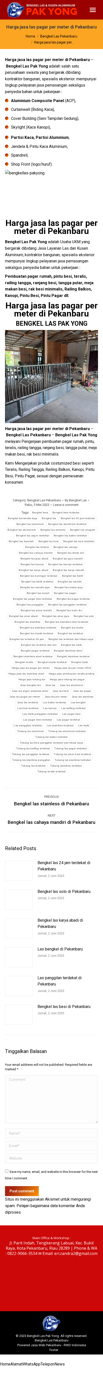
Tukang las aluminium (30, 731)
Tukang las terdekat (33, 765)
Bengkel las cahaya (66, 547)
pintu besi (63, 276)
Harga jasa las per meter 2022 (73, 667)
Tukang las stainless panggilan (31, 760)
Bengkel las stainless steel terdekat (66, 621)
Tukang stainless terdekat (66, 765)
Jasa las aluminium (71, 685)
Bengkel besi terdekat (65, 512)
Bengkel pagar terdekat (35, 650)
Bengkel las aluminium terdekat (67, 524)
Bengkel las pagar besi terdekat (32, 598)
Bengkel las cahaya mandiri (36, 552)
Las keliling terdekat (73, 708)
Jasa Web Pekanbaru (46, 1345)
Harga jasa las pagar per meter (31, 667)
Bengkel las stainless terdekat (38, 627)
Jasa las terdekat (27, 702)
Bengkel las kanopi (32, 564)
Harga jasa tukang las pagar (67, 679)
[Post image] (18, 871)
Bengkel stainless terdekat (73, 656)
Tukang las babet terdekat (51, 737)
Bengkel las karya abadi (33, 570)
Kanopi (11, 295)
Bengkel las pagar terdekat (73, 598)
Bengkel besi (40, 512)
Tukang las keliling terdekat (33, 748)
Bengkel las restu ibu (69, 610)
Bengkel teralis (24, 662)
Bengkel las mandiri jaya (35, 587)
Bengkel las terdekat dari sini (38, 644)
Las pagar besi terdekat (37, 719)
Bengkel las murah (38, 593)
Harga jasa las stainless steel (26, 673)
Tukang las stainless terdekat (73, 760)
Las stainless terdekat (60, 725)
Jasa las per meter (56, 696)
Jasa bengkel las (30, 685)
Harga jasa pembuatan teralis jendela (72, 673)
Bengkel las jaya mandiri (67, 558)
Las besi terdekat (27, 708)
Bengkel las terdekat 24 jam (27, 639)
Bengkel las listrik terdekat (37, 581)
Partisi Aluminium (52, 137)
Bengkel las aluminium (30, 524)
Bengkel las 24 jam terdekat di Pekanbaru (64, 866)
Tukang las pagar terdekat (70, 748)
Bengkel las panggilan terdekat (67, 604)
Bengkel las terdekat (70, 633)
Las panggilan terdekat (28, 725)
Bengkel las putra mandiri (36, 610)
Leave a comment (65, 505)
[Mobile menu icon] (93, 10)
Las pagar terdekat (68, 719)
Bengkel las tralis (71, 644)
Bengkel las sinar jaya (55, 616)
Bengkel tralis (79, 662)
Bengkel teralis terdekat (52, 662)
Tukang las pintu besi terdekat (72, 754)
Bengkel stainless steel (68, 650)
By (76, 500)
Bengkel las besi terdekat (78, 541)
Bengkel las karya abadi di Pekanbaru (60, 923)
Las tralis (83, 725)
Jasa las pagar (82, 690)
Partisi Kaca (22, 137)
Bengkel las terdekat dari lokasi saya (71, 639)
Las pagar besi (71, 714)
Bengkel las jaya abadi (34, 558)
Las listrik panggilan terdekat (40, 714)
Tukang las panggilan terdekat (31, 754)
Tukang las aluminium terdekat (67, 731)
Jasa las (50, 685)
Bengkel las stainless (27, 621)
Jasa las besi (60, 690)
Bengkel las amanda (53, 529)
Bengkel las (49, 518)
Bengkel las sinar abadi (23, 616)
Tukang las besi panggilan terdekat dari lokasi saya (51, 742)
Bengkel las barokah (21, 541)
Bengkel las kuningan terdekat (39, 575)
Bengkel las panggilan (30, 604)
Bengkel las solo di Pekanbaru (64, 891)
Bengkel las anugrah (83, 529)
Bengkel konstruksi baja (22, 518)
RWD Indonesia (75, 1345)
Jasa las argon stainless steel (30, 690)
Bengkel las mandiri (70, 581)
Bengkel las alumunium (22, 529)
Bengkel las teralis (72, 627)
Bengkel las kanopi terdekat (65, 564)
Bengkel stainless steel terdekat (33, 656)
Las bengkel (78, 702)
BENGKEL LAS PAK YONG (52, 323)
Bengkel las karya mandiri (68, 570)
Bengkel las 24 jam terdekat (78, 518)
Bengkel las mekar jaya (68, 587)
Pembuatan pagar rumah (28, 276)
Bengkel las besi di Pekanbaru (64, 1006)
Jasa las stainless (82, 696)
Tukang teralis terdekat (52, 771)
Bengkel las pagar (65, 593)
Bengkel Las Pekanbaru (44, 500)
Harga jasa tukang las (31, 679)
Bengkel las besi (48, 541)
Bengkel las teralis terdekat (36, 633)
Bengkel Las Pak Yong (27, 66)
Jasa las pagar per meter (25, 696)
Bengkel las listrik (72, 575)
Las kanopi (49, 708)
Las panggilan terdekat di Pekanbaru (60, 981)
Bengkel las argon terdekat (32, 535)
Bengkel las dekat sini (70, 552)
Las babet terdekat (54, 702)
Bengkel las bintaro (37, 547)
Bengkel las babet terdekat (70, 535)
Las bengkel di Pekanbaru (60, 949)
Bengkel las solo (84, 616)
